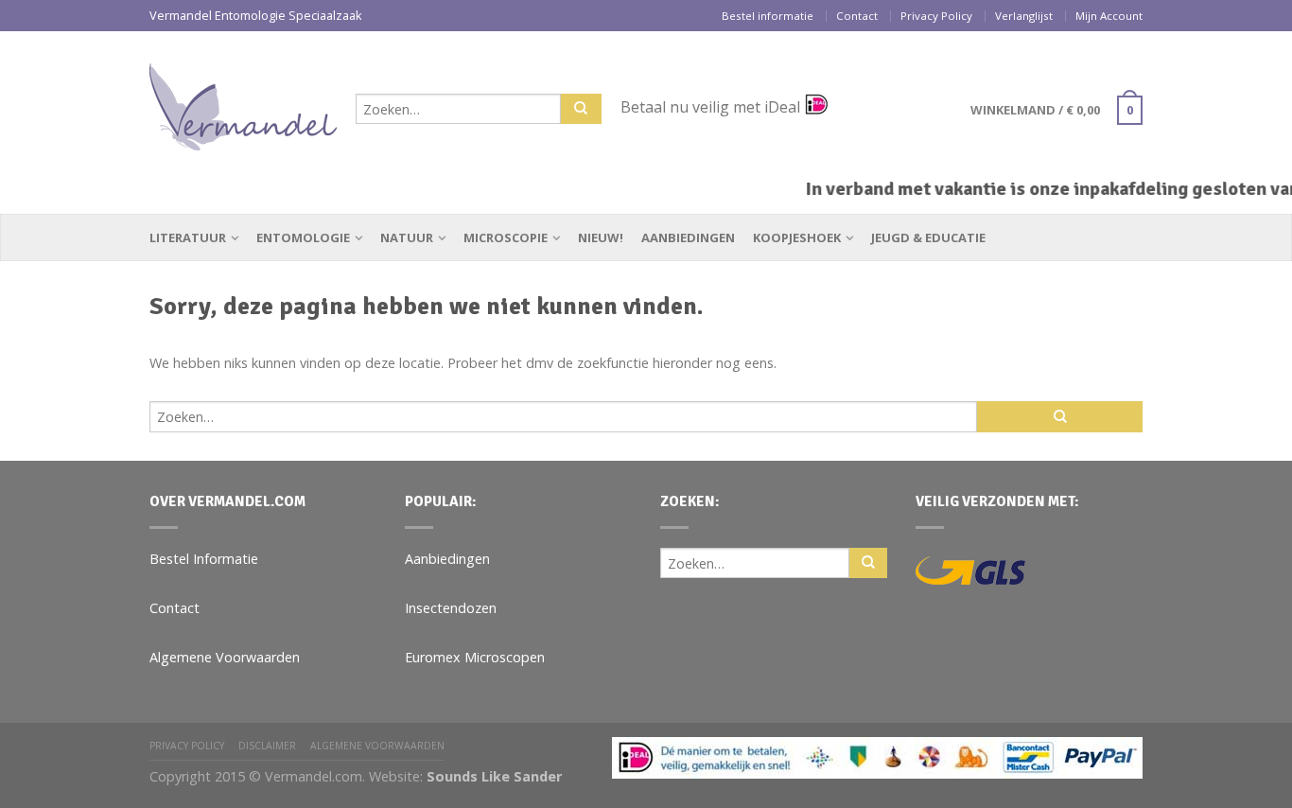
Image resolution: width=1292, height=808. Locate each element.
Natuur (406, 237)
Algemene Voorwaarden (224, 657)
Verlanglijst (1024, 16)
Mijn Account (1109, 16)
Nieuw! (600, 237)
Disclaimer (267, 745)
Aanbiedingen (688, 237)
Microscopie (505, 237)
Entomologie (303, 237)
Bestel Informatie (203, 559)
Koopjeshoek (797, 237)
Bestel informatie (767, 16)
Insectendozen (451, 608)
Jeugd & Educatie (928, 237)
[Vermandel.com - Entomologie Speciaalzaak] (243, 102)
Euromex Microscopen (475, 657)
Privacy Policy (936, 16)
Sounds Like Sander (494, 776)
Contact (857, 16)
